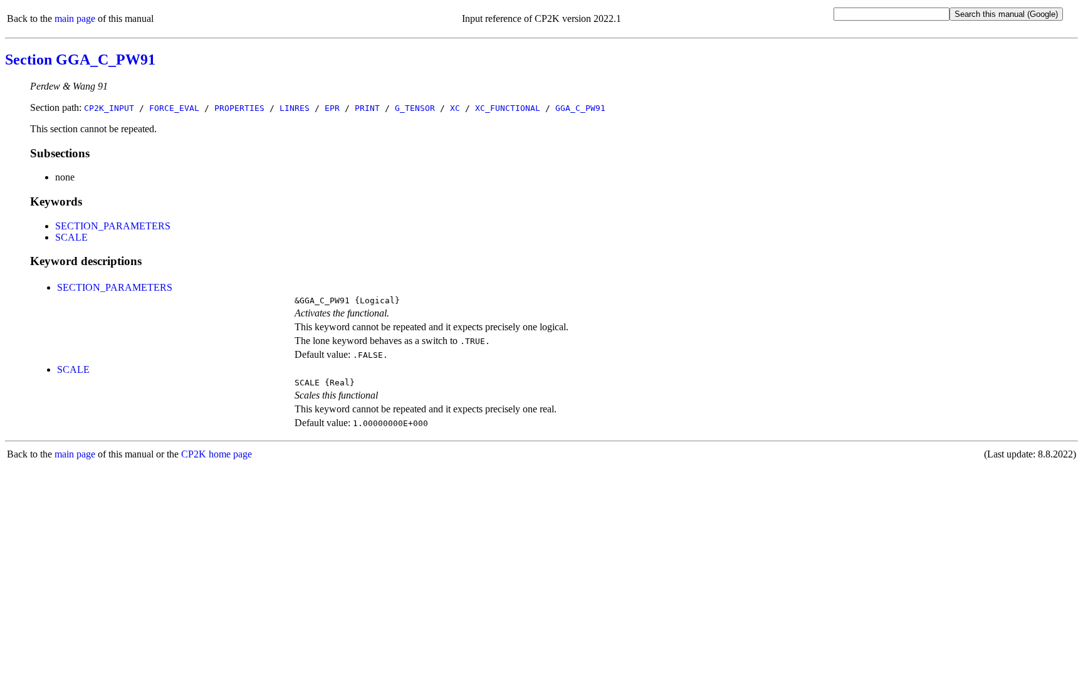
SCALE (71, 237)
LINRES (295, 108)
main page (75, 18)
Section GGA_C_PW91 (80, 59)
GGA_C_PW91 (580, 108)
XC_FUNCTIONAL (507, 108)
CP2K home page (216, 454)
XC (455, 108)
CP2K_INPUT (109, 108)
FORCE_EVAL (174, 108)
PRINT (367, 108)
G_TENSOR (415, 108)
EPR (332, 108)
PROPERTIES (239, 108)
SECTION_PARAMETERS (112, 226)
